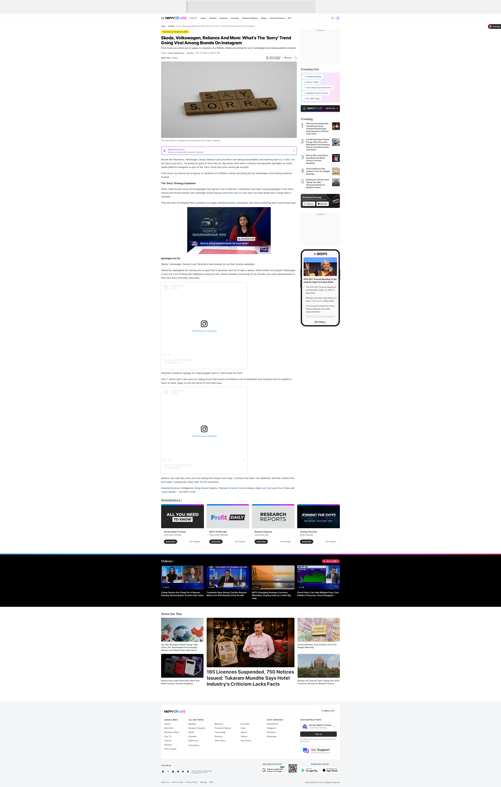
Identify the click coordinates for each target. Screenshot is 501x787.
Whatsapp (272, 736)
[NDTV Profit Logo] (174, 710)
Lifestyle (192, 736)
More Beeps (319, 322)
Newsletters (272, 724)
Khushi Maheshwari (176, 53)
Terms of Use (177, 782)
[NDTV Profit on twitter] (168, 772)
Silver (280, 488)
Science (218, 736)
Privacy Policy (191, 782)
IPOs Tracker (170, 749)
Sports (244, 732)
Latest (203, 18)
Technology (220, 732)
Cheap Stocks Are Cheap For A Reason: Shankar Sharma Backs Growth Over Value (182, 594)
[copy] (295, 58)
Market (204, 488)
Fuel (263, 488)
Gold (269, 488)
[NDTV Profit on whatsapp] (188, 772)
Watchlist (168, 728)
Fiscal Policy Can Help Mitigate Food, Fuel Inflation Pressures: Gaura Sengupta (318, 594)
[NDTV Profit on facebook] (163, 772)
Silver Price (220, 740)
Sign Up (318, 734)
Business (224, 18)
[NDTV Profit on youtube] (183, 772)
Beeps (264, 18)
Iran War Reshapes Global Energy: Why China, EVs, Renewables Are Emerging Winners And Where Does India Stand (179, 647)
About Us (165, 782)
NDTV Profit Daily (218, 531)
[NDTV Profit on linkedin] (178, 772)
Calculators (193, 745)
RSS (211, 782)
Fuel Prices (246, 740)
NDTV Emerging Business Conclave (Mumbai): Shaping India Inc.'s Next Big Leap (271, 595)
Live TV (194, 18)
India (243, 728)
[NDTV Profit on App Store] (330, 770)
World (191, 732)
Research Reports (250, 18)
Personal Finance (277, 18)
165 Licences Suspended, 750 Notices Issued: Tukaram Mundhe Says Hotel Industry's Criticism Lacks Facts (250, 678)
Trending (190, 53)
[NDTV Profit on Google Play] (309, 770)
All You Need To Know (175, 531)
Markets (213, 18)
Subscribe (170, 541)
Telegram (271, 728)
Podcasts (271, 732)
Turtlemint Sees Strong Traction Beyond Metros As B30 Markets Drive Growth (227, 594)
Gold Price (193, 740)
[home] (175, 16)
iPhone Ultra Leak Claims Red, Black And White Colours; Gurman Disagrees (180, 682)
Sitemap (203, 782)
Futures (167, 740)
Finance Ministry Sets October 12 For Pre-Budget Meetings (317, 646)
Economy (235, 18)
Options (168, 745)
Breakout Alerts (171, 732)
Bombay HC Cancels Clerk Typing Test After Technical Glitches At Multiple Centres (318, 682)
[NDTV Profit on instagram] (173, 772)
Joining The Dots (308, 531)
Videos (244, 736)
